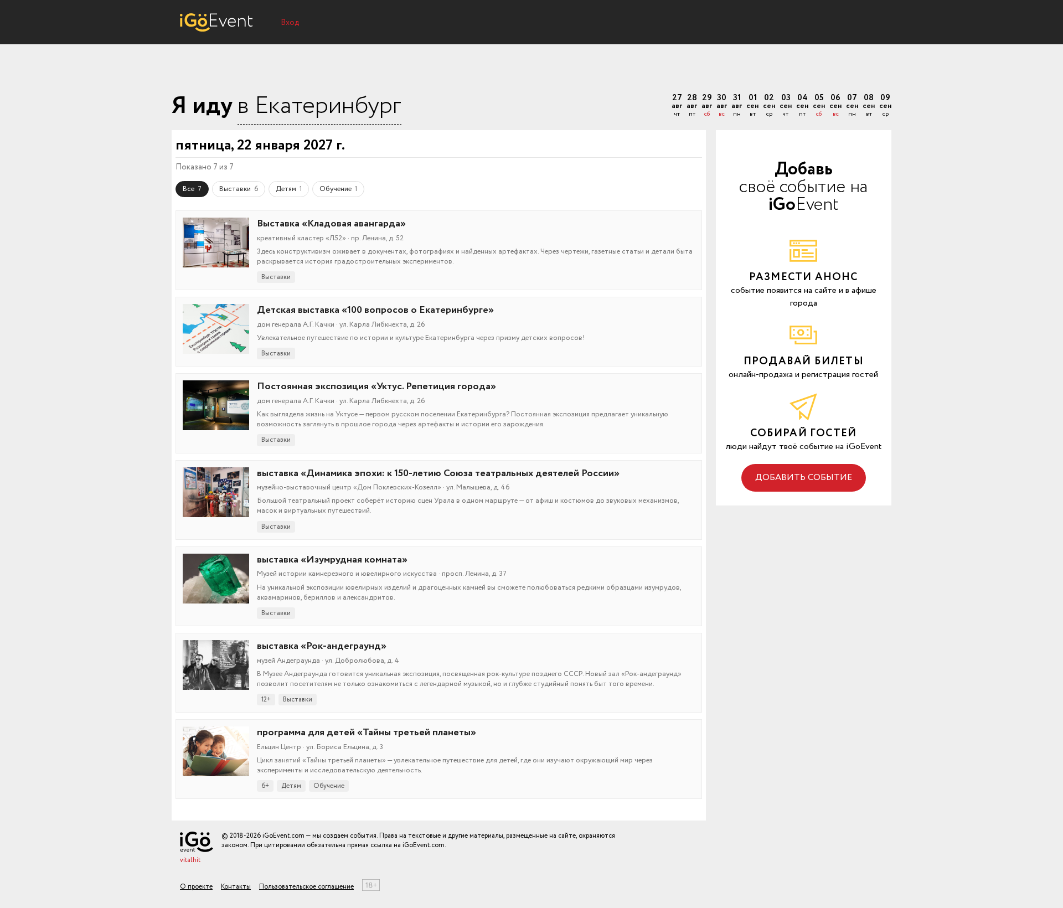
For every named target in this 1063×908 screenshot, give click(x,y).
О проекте (196, 886)
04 (802, 106)
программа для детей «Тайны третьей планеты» (366, 732)
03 (786, 106)
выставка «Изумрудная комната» (332, 560)
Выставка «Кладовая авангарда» (331, 223)
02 (769, 106)
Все (192, 189)
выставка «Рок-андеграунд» (321, 646)
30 (721, 106)
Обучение (338, 189)
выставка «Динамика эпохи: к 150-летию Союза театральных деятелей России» (438, 473)
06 (835, 106)
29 (706, 106)
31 (736, 106)
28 (692, 106)
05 (819, 106)
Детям (289, 189)
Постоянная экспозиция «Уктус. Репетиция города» (376, 386)
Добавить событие (803, 477)
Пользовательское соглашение (306, 886)
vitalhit (190, 860)
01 (752, 106)
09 (885, 106)
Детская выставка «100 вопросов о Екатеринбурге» (375, 310)
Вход (290, 22)
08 (869, 106)
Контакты (236, 886)
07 (852, 106)
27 (677, 106)
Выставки (238, 189)
